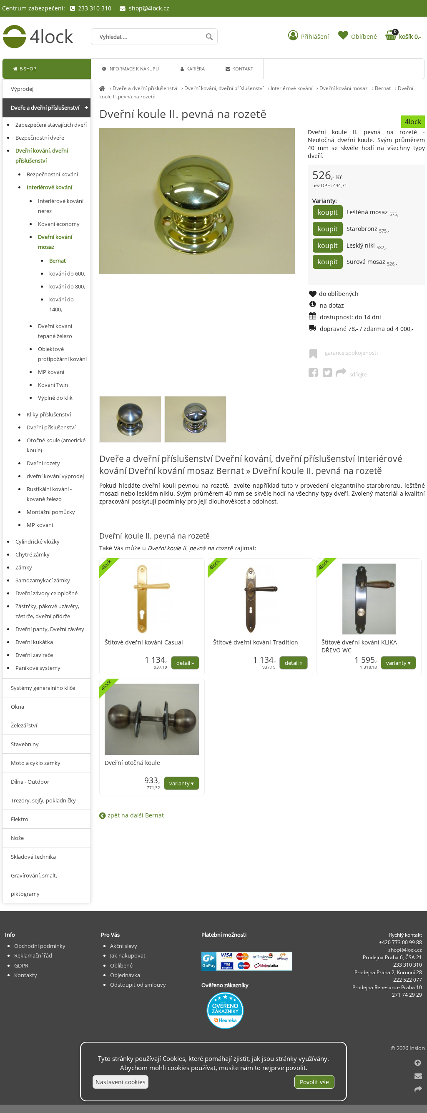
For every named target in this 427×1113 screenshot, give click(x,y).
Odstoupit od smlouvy (138, 984)
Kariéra (195, 68)
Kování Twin (53, 385)
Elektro (19, 819)
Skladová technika (33, 856)
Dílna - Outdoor (30, 781)
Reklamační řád (33, 955)
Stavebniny (25, 744)
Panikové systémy (37, 668)
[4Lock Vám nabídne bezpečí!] (102, 88)
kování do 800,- (68, 286)
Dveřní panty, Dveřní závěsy (49, 629)
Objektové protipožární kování (62, 354)
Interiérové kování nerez (60, 206)
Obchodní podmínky (39, 946)
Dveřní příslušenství (51, 427)
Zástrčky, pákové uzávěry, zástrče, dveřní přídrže (47, 611)
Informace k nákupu (133, 68)
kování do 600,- (68, 273)
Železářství (24, 725)
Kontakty (25, 975)
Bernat (383, 88)
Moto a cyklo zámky (35, 763)
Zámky (23, 567)
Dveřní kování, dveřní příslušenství (224, 88)
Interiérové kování (291, 88)
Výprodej (22, 89)
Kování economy (59, 224)
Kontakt (242, 68)
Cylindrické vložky (37, 541)
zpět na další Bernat (135, 815)
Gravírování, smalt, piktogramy (34, 884)
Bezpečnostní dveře (39, 137)
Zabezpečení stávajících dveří (51, 124)
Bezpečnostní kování (52, 174)
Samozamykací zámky (42, 580)
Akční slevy (123, 946)
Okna (17, 706)
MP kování (51, 372)
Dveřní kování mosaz (343, 88)
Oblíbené (121, 965)
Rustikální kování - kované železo (49, 494)
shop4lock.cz (148, 8)
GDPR (21, 965)
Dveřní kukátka (34, 642)
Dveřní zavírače (34, 655)
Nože (17, 838)
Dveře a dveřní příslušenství (145, 88)
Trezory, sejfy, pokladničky (43, 800)
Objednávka (125, 975)
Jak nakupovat (128, 955)
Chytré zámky (32, 554)
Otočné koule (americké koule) (56, 445)
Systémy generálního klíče (43, 688)
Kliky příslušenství (49, 414)
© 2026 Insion (408, 1048)
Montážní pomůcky (51, 512)
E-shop (27, 68)
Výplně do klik (55, 397)
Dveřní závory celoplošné (46, 593)
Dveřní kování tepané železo (55, 331)
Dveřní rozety (43, 463)
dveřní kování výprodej (55, 476)
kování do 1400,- (61, 304)
